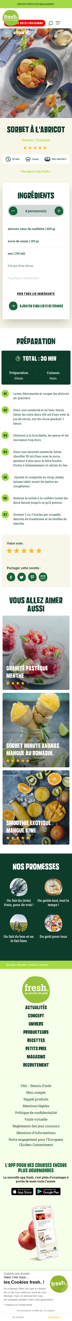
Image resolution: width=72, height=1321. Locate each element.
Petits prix (35, 1048)
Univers (36, 1023)
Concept (36, 1015)
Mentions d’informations (36, 1132)
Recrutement (36, 1065)
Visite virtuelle (35, 1119)
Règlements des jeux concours (36, 1126)
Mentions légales (36, 1106)
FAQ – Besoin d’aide (36, 1085)
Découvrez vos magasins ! (36, 4)
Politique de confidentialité (36, 1112)
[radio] (10, 550)
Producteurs (36, 1032)
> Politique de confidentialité (18, 1305)
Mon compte (36, 1092)
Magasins (36, 1056)
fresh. (11, 18)
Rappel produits (35, 1099)
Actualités (36, 1007)
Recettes (36, 1040)
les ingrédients (36, 293)
